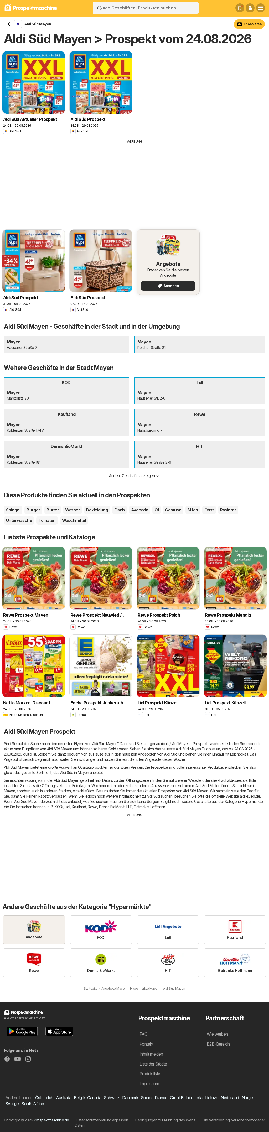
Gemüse (173, 510)
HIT (129, 806)
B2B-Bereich (218, 1044)
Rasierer (228, 510)
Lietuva (211, 1097)
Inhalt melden (151, 1054)
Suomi (146, 1097)
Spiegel (13, 510)
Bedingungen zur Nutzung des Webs (165, 1120)
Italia (198, 1097)
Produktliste (149, 1073)
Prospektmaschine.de (51, 1120)
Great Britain (181, 1097)
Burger (33, 510)
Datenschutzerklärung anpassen (102, 1120)
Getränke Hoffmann (149, 806)
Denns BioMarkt (112, 806)
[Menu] (260, 7)
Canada (94, 1097)
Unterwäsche (19, 520)
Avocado (139, 510)
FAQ (143, 1034)
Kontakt (146, 1044)
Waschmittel (74, 520)
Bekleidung (97, 510)
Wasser (72, 510)
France (161, 1097)
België (79, 1097)
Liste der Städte (153, 1064)
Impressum (149, 1083)
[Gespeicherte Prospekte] (239, 7)
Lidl (67, 806)
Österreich (44, 1097)
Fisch (119, 510)
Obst (209, 510)
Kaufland (79, 806)
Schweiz (111, 1097)
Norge (247, 1097)
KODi (59, 806)
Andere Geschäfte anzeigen (132, 475)
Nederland (230, 1097)
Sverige (12, 1103)
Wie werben (217, 1034)
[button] (250, 7)
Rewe (92, 806)
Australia (63, 1097)
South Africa (32, 1103)
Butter (52, 510)
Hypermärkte (252, 801)
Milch (193, 510)
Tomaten (46, 520)
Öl (156, 510)
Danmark (130, 1097)
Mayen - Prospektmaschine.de (203, 743)
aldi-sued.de (237, 780)
